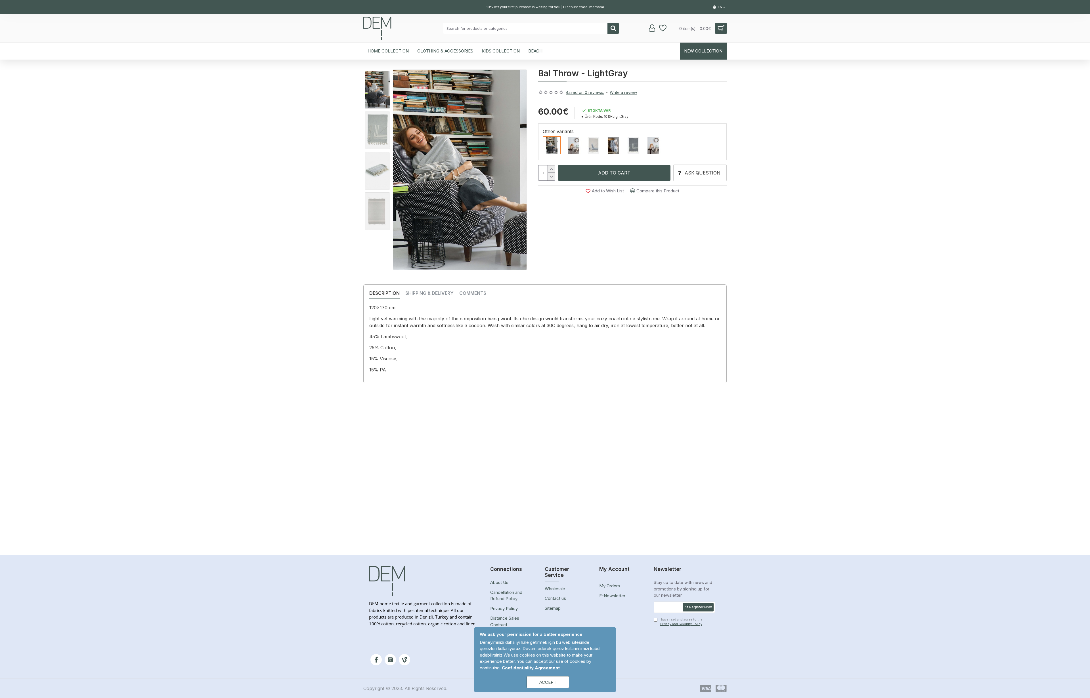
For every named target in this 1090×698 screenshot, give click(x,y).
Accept (547, 682)
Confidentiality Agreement (531, 667)
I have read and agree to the (681, 621)
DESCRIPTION (384, 293)
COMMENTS (472, 293)
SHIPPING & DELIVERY (429, 293)
